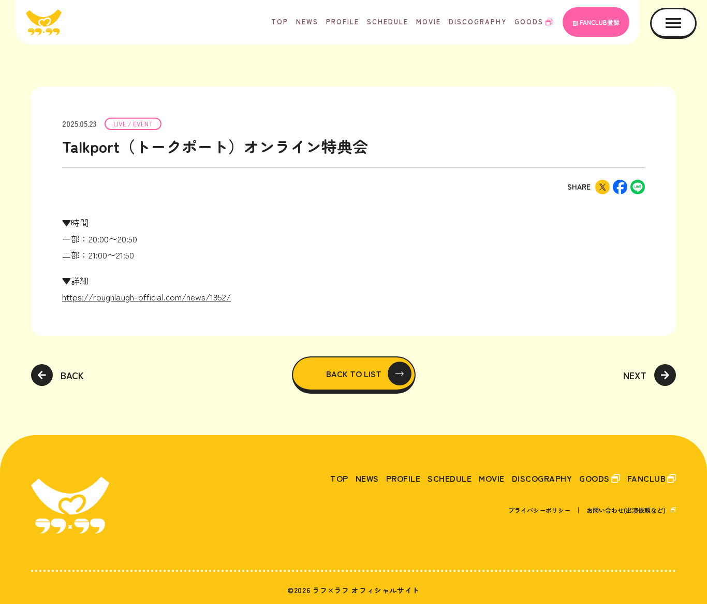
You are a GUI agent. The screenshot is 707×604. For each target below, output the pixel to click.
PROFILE (342, 21)
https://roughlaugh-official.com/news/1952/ (146, 296)
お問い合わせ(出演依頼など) (626, 510)
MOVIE (428, 21)
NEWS (307, 21)
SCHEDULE (387, 21)
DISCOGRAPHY (478, 21)
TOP (279, 21)
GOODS (528, 21)
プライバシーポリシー (539, 510)
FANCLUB (646, 478)
